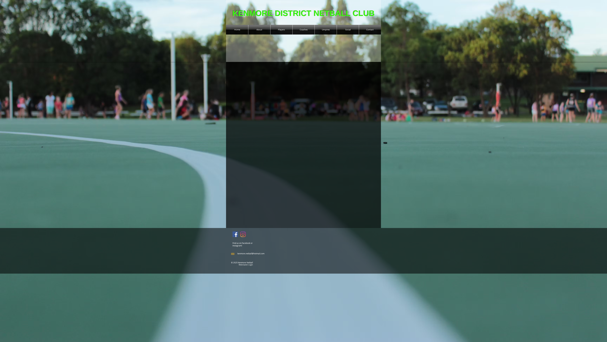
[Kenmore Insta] (243, 234)
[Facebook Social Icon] (235, 234)
